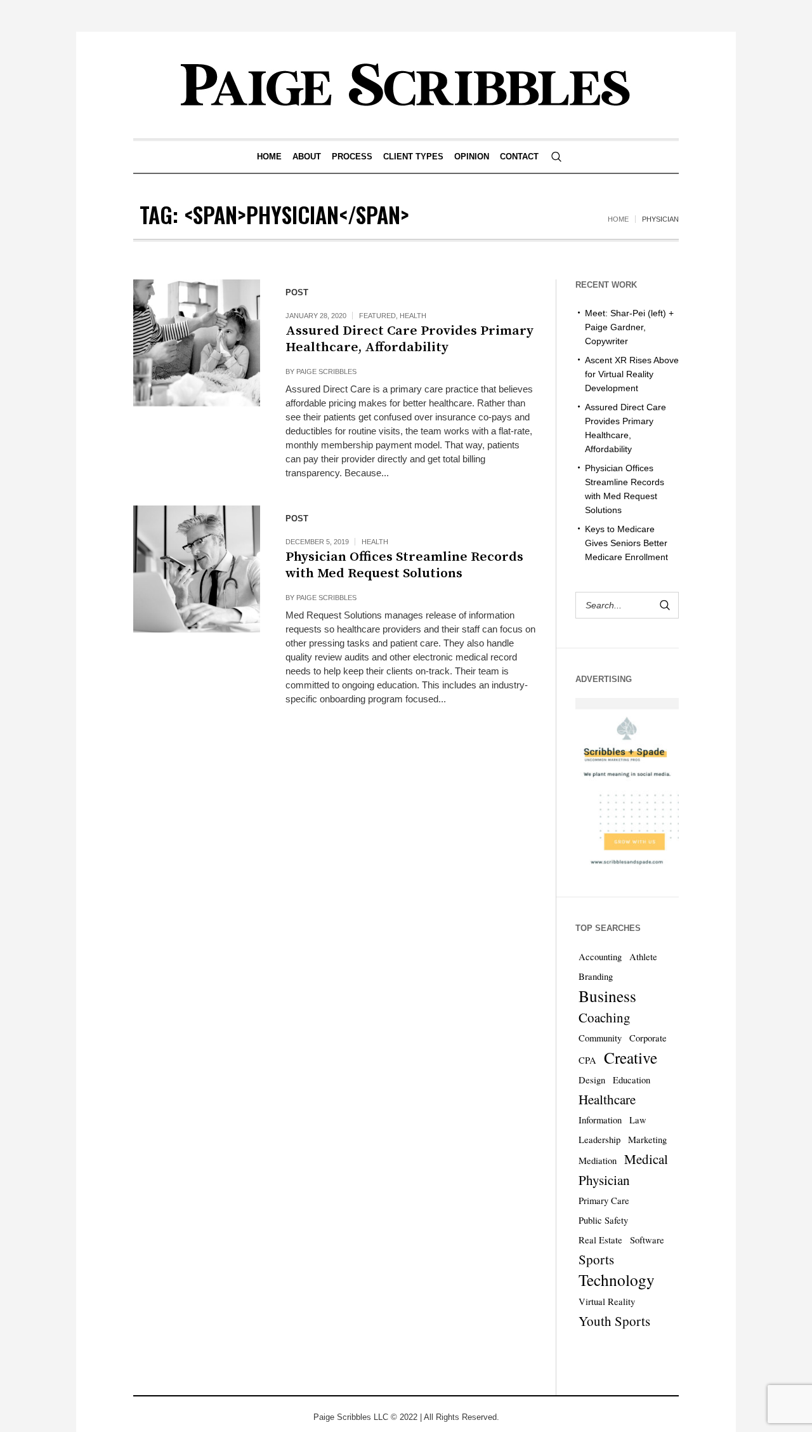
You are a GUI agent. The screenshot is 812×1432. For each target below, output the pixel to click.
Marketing (647, 1140)
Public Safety (603, 1220)
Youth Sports (614, 1321)
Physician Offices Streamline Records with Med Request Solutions (404, 565)
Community (600, 1038)
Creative (630, 1057)
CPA (587, 1060)
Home (618, 219)
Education (631, 1080)
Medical (646, 1159)
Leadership (599, 1140)
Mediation (598, 1160)
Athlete (643, 957)
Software (647, 1240)
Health (413, 315)
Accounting (600, 957)
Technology (617, 1279)
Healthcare (607, 1099)
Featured (377, 315)
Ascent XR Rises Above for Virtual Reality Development (632, 374)
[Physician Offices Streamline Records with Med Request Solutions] (196, 568)
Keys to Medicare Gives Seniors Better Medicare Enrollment (626, 543)
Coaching (605, 1017)
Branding (596, 976)
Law (637, 1120)
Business (607, 995)
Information (600, 1120)
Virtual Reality (607, 1301)
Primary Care (604, 1200)
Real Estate (600, 1240)
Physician (604, 1180)
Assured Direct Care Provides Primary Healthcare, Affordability (409, 339)
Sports (596, 1259)
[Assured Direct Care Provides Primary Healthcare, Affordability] (196, 342)
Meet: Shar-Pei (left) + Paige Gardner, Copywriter (629, 327)
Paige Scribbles (326, 371)
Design (592, 1080)
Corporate (648, 1038)
